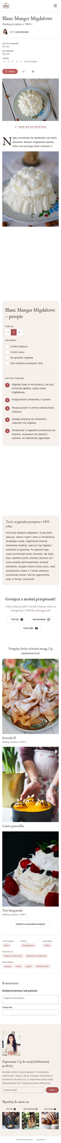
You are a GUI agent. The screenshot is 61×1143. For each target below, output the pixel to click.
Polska (47, 945)
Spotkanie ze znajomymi (36, 956)
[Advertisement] (30, 261)
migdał (28, 966)
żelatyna (7, 966)
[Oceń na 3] (13, 62)
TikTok (15, 619)
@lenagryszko (43, 610)
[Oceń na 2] (8, 62)
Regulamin (41, 1139)
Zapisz (12, 71)
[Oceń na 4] (17, 62)
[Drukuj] (33, 71)
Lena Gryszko (22, 32)
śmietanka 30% (42, 966)
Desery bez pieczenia (13, 956)
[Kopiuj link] (23, 71)
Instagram (39, 619)
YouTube (28, 628)
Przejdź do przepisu (32, 127)
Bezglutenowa (28, 945)
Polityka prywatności (24, 1139)
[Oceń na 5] (21, 62)
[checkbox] (7, 346)
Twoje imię (7, 1007)
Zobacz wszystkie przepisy (30, 924)
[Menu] (55, 5)
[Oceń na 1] (4, 62)
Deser (6, 945)
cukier (18, 966)
